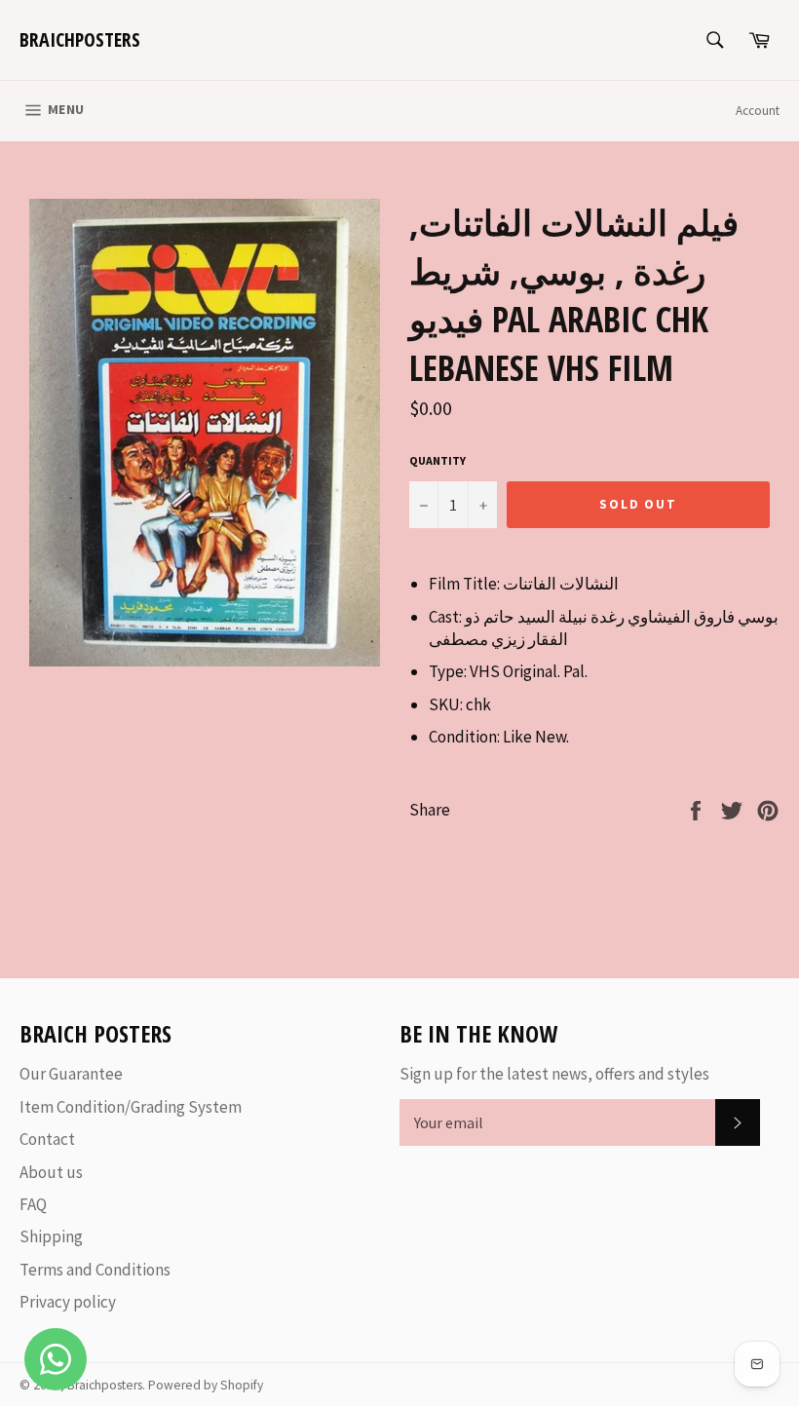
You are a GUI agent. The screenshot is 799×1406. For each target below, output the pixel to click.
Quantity (437, 460)
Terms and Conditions (95, 1269)
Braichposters (79, 39)
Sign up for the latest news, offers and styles (554, 1073)
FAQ (33, 1204)
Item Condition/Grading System (130, 1107)
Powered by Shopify (205, 1385)
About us (51, 1172)
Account (758, 110)
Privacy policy (67, 1301)
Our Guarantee (71, 1073)
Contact (47, 1139)
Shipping (51, 1236)
